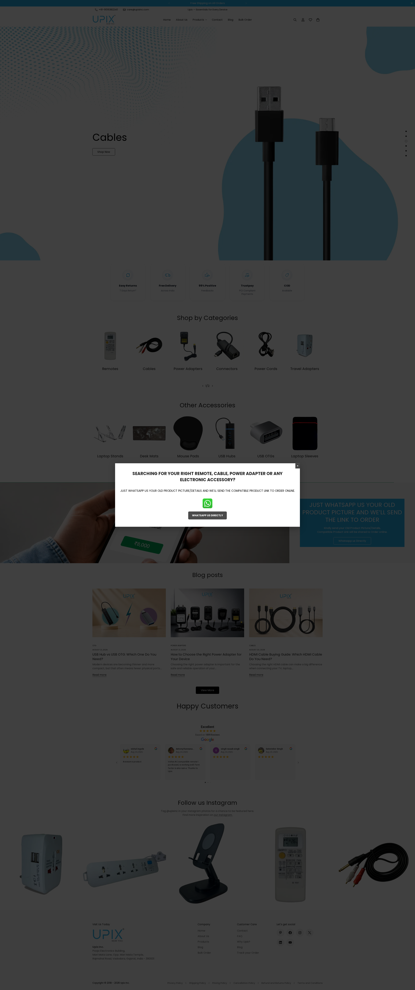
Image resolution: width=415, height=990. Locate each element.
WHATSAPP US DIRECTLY (207, 515)
